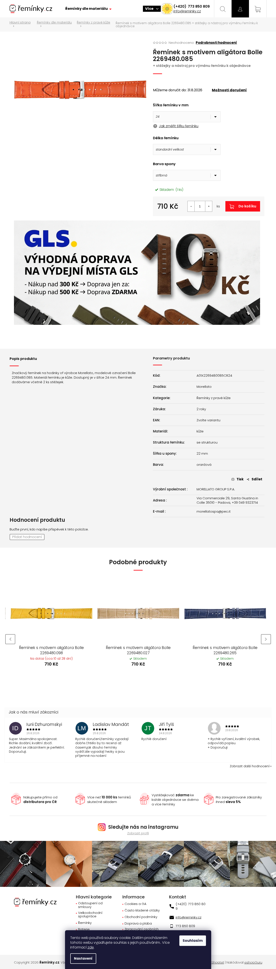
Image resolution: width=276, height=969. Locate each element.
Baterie (84, 929)
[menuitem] (88, 8)
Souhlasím (193, 940)
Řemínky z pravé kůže (214, 398)
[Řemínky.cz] (35, 902)
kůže (200, 431)
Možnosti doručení (229, 90)
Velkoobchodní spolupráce (90, 914)
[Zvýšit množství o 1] (208, 206)
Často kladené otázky (142, 910)
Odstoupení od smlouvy (90, 905)
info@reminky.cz (187, 11)
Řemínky (85, 923)
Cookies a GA (135, 904)
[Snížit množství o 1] (191, 206)
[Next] (266, 639)
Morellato (204, 386)
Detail (58, 676)
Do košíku (247, 206)
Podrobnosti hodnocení (216, 42)
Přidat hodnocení (27, 536)
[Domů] (22, 24)
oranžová (204, 464)
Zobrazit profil (138, 833)
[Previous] (10, 639)
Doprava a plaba (138, 923)
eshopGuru (253, 962)
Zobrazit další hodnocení (249, 766)
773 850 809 (198, 6)
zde (90, 947)
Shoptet (217, 962)
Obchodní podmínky (141, 917)
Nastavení (83, 958)
